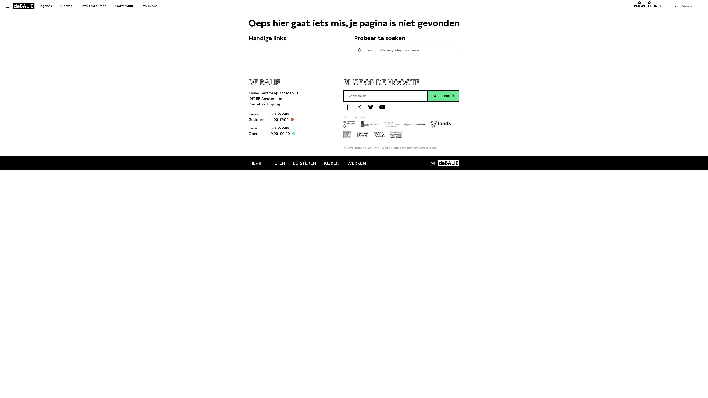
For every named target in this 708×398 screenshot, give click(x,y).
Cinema (66, 6)
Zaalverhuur (123, 6)
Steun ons (149, 6)
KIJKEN (331, 163)
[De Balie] (24, 6)
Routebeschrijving (264, 104)
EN (661, 5)
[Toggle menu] (7, 6)
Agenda (46, 6)
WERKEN (356, 163)
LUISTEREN (304, 163)
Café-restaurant (93, 6)
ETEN (279, 163)
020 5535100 (279, 114)
